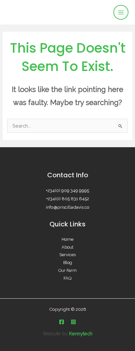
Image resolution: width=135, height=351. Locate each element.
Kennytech (80, 333)
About (67, 247)
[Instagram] (73, 322)
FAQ (67, 278)
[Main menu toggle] (120, 12)
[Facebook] (61, 322)
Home (67, 239)
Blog (67, 262)
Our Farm (67, 270)
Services (67, 254)
